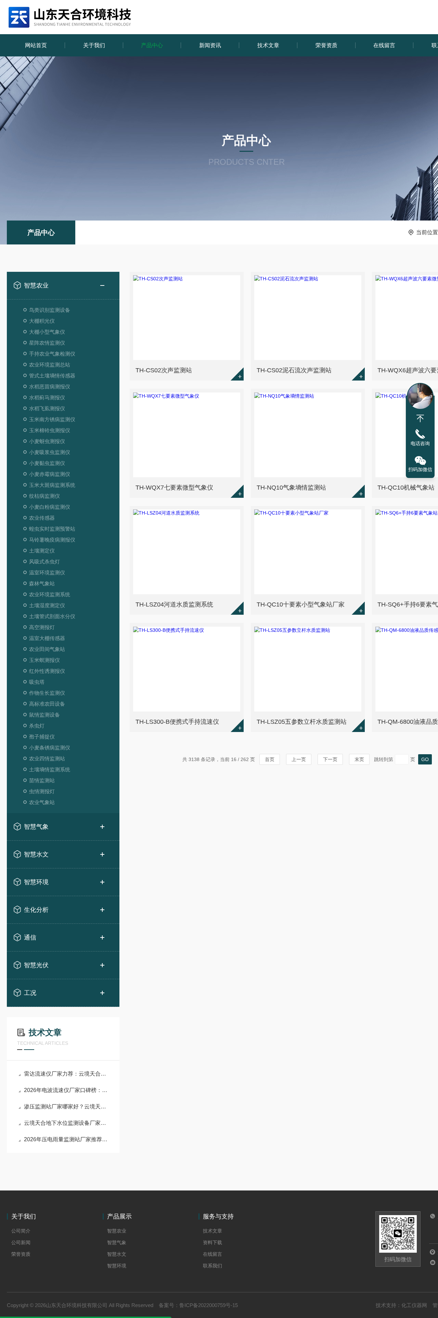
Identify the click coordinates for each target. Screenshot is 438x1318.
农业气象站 (42, 802)
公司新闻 (20, 1242)
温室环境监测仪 (47, 572)
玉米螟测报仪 (44, 660)
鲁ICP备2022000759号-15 (208, 1305)
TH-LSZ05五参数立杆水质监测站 (302, 721)
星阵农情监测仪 (47, 343)
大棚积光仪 (42, 321)
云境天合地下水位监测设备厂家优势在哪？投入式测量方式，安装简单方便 (66, 1123)
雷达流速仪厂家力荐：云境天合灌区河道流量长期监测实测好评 (66, 1074)
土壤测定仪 (42, 551)
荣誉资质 (326, 45)
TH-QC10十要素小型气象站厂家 (301, 604)
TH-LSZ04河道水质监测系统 (174, 604)
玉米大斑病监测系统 (52, 485)
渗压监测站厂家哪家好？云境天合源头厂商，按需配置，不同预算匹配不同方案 (66, 1106)
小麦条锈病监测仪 (49, 747)
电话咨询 (420, 443)
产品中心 (152, 45)
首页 (269, 759)
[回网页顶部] (420, 418)
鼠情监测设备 (44, 715)
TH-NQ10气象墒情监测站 (291, 487)
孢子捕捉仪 (42, 737)
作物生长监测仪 (47, 693)
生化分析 (36, 909)
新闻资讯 (210, 45)
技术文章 (268, 45)
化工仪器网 (414, 1305)
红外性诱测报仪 (47, 671)
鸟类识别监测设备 (49, 310)
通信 (30, 937)
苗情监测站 (42, 780)
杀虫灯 (36, 726)
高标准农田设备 (47, 704)
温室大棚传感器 (47, 638)
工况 (30, 992)
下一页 (330, 759)
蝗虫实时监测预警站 (52, 529)
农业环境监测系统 (49, 594)
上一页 (299, 759)
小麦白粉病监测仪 (49, 507)
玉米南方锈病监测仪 (52, 419)
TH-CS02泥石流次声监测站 (294, 370)
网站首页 (36, 45)
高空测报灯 (42, 627)
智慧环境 (36, 882)
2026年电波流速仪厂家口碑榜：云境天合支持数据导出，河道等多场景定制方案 (66, 1090)
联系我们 (212, 1265)
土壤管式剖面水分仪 (52, 616)
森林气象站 (42, 583)
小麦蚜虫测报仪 (47, 441)
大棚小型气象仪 (47, 332)
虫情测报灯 (42, 791)
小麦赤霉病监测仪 (49, 474)
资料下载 (212, 1242)
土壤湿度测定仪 (47, 605)
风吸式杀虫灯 (44, 561)
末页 (359, 759)
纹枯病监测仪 (44, 496)
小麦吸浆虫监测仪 (49, 452)
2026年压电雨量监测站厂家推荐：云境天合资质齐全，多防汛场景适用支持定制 (66, 1139)
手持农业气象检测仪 (52, 354)
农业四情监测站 (47, 758)
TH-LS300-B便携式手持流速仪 (177, 721)
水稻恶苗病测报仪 (49, 386)
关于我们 (94, 45)
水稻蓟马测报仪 (47, 397)
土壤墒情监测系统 (49, 769)
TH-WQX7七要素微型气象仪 (174, 487)
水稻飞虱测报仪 (47, 408)
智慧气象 (36, 826)
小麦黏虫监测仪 (47, 463)
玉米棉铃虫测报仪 (49, 430)
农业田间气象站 (47, 649)
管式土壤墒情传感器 (52, 375)
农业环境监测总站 (49, 365)
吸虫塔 (36, 682)
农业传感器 (42, 518)
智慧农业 (36, 285)
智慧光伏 (36, 965)
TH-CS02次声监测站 (164, 370)
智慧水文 (36, 854)
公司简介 (20, 1231)
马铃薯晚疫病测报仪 (52, 540)
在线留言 (384, 45)
